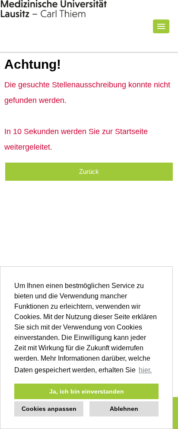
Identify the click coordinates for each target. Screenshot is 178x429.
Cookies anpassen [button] (49, 408)
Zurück (89, 171)
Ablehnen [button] (124, 408)
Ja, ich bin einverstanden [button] (86, 391)
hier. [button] (145, 370)
